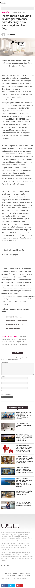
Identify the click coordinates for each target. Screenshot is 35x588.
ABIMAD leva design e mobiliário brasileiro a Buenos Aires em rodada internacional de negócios (24, 470)
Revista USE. (11, 35)
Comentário (4, 362)
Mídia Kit (20, 575)
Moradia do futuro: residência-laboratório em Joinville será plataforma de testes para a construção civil (24, 437)
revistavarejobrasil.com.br (16, 321)
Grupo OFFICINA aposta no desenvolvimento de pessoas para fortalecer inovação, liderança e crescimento (24, 415)
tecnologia (23, 344)
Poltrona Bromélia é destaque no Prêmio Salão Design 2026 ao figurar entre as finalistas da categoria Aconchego (24, 448)
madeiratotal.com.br (14, 317)
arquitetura (23, 337)
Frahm (11, 342)
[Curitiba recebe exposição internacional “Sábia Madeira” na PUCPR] (8, 498)
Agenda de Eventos (25, 573)
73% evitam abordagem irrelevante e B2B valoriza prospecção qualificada (24, 503)
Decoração (5, 12)
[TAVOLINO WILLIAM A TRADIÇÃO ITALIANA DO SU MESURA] (8, 430)
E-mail (3, 381)
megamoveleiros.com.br (16, 324)
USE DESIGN (8, 573)
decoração (6, 339)
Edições (15, 573)
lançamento (20, 342)
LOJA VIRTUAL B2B (11, 575)
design (14, 339)
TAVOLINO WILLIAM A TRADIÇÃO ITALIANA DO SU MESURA (23, 425)
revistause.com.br (13, 328)
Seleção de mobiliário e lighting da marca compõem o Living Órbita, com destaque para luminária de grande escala (24, 459)
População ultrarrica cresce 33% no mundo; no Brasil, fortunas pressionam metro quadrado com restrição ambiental (24, 482)
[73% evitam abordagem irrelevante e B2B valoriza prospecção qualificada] (8, 509)
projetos (14, 344)
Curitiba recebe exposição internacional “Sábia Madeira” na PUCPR (24, 493)
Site (2, 386)
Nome (3, 376)
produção (5, 344)
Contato (27, 575)
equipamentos (23, 339)
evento (4, 342)
